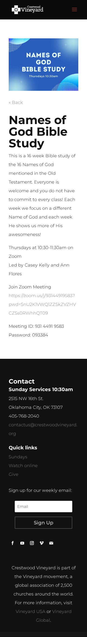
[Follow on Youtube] (22, 543)
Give (13, 474)
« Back (16, 102)
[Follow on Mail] (51, 543)
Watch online (23, 465)
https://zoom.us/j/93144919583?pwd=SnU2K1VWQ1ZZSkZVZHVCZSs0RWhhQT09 (42, 304)
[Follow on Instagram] (32, 543)
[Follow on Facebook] (12, 543)
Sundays (18, 457)
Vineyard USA (30, 611)
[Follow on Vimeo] (41, 543)
